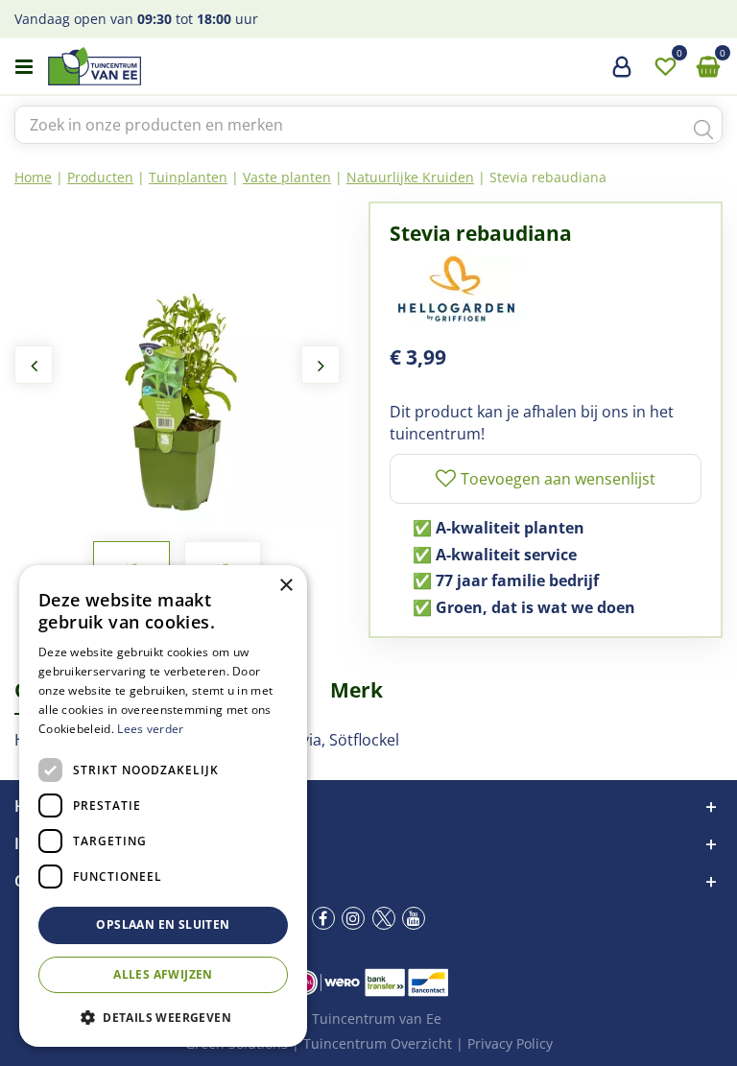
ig (353, 918)
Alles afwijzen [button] (163, 974)
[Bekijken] (708, 67)
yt (413, 918)
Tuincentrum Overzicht (377, 1043)
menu (24, 67)
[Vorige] (33, 364)
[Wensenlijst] (665, 67)
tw (383, 918)
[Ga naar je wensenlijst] (665, 67)
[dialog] (163, 806)
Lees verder (150, 729)
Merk (356, 689)
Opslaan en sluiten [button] (162, 924)
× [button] (285, 586)
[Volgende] (320, 364)
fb (323, 918)
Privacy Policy (510, 1043)
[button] (163, 1017)
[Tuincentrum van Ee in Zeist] (152, 66)
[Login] (621, 74)
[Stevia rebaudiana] (177, 364)
